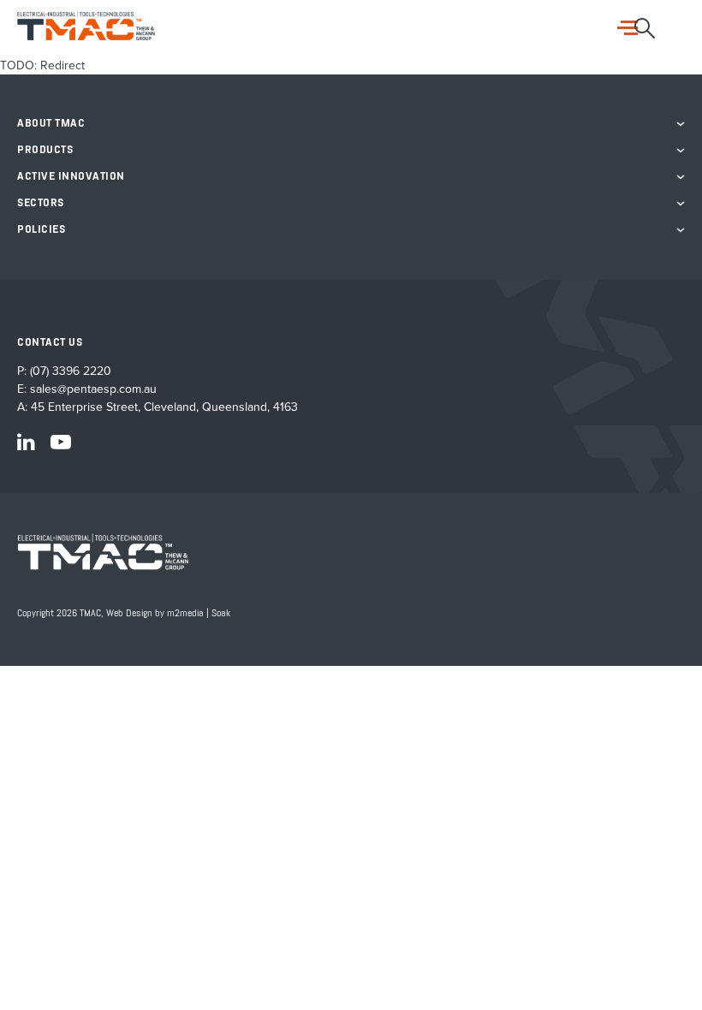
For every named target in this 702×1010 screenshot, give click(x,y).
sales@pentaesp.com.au (93, 389)
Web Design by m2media (155, 614)
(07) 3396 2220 (70, 371)
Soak (220, 614)
